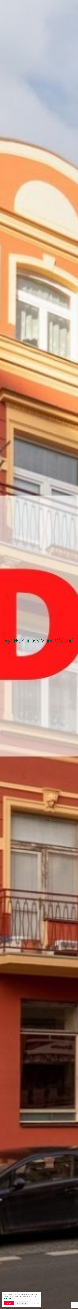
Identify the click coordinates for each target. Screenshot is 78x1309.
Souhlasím (9, 1303)
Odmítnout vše (21, 1303)
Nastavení (35, 1303)
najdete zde (8, 1298)
